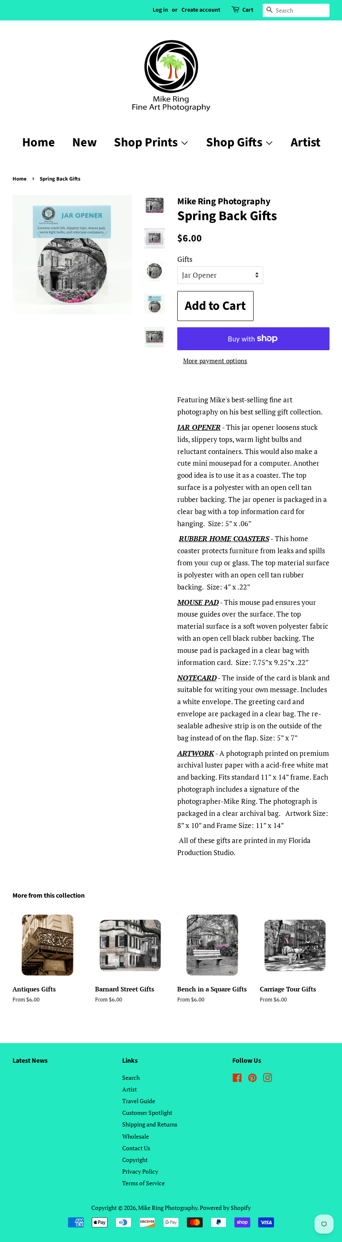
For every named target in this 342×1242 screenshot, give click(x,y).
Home (38, 142)
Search (131, 1077)
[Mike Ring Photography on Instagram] (267, 1079)
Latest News (30, 1060)
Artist (305, 142)
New (84, 142)
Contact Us (136, 1148)
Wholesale (135, 1136)
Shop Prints (147, 142)
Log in (160, 10)
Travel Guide (138, 1101)
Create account (200, 10)
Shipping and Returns (149, 1124)
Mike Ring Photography (167, 1208)
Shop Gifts (235, 142)
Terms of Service (143, 1183)
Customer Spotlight (147, 1113)
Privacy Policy (140, 1171)
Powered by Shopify (225, 1208)
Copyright (135, 1160)
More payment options (215, 360)
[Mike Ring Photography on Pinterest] (252, 1079)
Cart (247, 10)
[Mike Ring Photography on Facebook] (237, 1079)
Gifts (184, 259)
